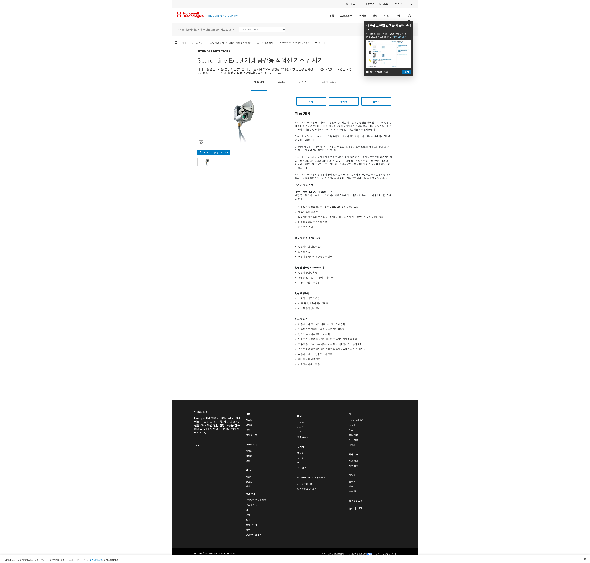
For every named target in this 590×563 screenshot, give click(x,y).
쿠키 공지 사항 (95, 560)
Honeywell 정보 (356, 420)
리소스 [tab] (303, 82)
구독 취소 (353, 491)
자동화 (249, 420)
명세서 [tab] (281, 82)
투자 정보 (353, 439)
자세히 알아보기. (399, 36)
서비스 (362, 15)
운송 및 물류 (251, 505)
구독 (197, 445)
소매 (248, 519)
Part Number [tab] (328, 82)
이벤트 (352, 444)
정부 (248, 529)
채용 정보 (353, 460)
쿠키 (377, 554)
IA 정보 (352, 425)
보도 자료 (353, 434)
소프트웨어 (346, 15)
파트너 (354, 3)
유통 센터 (250, 514)
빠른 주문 (399, 3)
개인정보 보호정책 (336, 554)
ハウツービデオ (304, 483)
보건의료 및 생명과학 (256, 500)
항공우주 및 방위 (254, 534)
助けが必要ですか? (306, 488)
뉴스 (351, 429)
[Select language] (347, 3)
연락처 (376, 101)
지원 (386, 15)
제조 (248, 510)
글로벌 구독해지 (389, 554)
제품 (331, 15)
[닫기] (585, 558)
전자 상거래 (251, 524)
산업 (375, 15)
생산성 (249, 425)
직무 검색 (353, 465)
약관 (323, 554)
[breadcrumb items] (176, 42)
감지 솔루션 (251, 434)
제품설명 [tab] (259, 82)
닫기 (407, 72)
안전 (248, 429)
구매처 (398, 15)
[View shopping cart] (412, 3)
